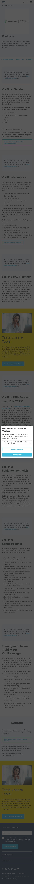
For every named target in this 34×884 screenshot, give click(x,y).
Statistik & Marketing (21, 442)
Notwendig (9, 442)
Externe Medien (10, 443)
